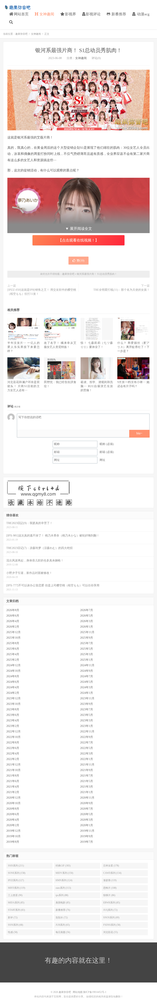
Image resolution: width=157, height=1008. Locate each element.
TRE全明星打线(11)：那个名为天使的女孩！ (121, 289)
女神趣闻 (46, 14)
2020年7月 (86, 808)
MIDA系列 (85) (16, 902)
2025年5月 (86, 648)
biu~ (139, 433)
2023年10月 (13, 703)
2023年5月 (86, 714)
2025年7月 (86, 643)
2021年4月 (12, 786)
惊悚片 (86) (109, 895)
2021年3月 (86, 786)
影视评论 (93, 14)
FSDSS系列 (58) (111, 924)
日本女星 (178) (111, 865)
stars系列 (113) (63, 887)
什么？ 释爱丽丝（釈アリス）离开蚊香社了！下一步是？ (133, 347)
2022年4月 (12, 753)
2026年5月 (86, 615)
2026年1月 (86, 626)
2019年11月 (87, 830)
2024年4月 (12, 687)
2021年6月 (12, 781)
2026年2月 (12, 626)
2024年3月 (86, 687)
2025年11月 (87, 632)
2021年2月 (12, 792)
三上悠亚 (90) (15, 895)
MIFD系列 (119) (16, 887)
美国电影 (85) (63, 902)
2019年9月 (86, 836)
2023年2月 (12, 726)
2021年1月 (86, 792)
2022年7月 (86, 742)
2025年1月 (86, 659)
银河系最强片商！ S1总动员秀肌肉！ (78, 50)
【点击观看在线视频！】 (78, 240)
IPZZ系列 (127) (16, 880)
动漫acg (142, 14)
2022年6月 (12, 748)
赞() (80, 260)
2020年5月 (86, 814)
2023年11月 (87, 698)
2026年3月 (86, 621)
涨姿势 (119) (110, 880)
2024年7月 (86, 676)
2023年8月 (12, 709)
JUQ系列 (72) (110, 910)
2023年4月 (12, 720)
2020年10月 (13, 803)
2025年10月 (13, 637)
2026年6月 (12, 615)
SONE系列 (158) (16, 873)
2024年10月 (13, 670)
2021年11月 (87, 764)
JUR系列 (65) (63, 924)
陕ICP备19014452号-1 (94, 992)
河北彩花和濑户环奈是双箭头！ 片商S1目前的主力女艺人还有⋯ (23, 386)
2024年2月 (12, 692)
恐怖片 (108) (110, 887)
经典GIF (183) (63, 865)
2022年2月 (12, 759)
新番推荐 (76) (63, 910)
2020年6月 (12, 814)
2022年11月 (87, 731)
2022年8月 (12, 742)
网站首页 (21, 14)
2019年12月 (13, 830)
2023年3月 (86, 720)
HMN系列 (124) (64, 880)
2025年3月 (86, 654)
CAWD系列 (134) (112, 873)
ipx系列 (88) (62, 895)
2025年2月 (12, 659)
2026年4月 (12, 621)
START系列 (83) (16, 910)
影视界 (70, 14)
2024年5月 (86, 681)
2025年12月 (13, 632)
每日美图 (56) (63, 932)
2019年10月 (13, 836)
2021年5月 (86, 781)
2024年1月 (86, 692)
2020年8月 (12, 808)
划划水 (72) (62, 917)
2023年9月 (86, 703)
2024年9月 (86, 670)
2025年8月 (12, 643)
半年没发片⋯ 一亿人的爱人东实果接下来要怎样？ (23, 347)
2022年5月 (86, 748)
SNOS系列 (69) (111, 917)
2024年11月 (87, 665)
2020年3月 (86, 819)
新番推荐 (118, 14)
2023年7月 (86, 709)
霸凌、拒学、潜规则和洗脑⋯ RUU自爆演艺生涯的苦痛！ (97, 386)
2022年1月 (86, 759)
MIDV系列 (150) (64, 873)
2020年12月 (13, 797)
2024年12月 (13, 665)
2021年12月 (13, 764)
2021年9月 (86, 770)
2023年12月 (13, 698)
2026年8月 (12, 610)
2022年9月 (86, 737)
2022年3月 (86, 753)
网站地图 (78, 992)
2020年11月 (87, 797)
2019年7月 (86, 841)
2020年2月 (12, 825)
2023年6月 (12, 714)
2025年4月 (12, 654)
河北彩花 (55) (110, 932)
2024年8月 (12, 676)
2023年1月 (86, 726)
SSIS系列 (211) (16, 865)
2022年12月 (13, 731)
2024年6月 (12, 681)
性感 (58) (13, 932)
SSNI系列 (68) (15, 924)
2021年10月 (13, 770)
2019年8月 (12, 841)
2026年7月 (86, 610)
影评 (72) (13, 917)
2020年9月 (86, 803)
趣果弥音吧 (17, 7)
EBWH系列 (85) (111, 902)
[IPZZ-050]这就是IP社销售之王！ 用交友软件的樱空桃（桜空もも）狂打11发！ (41, 291)
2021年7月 (86, 775)
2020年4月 (12, 819)
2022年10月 (13, 737)
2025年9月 (86, 637)
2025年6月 (12, 648)
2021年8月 (12, 775)
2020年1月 (86, 825)
